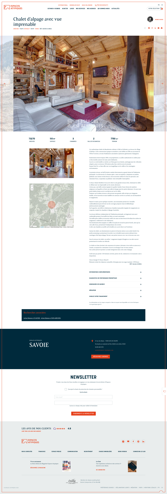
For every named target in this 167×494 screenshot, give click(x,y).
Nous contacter (27, 451)
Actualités (115, 8)
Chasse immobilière (105, 451)
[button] (51, 205)
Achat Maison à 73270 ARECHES (51, 318)
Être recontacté (102, 5)
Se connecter (100, 470)
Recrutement (88, 451)
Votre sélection (155, 8)
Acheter (65, 8)
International (63, 5)
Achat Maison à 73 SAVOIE (32, 318)
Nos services (80, 8)
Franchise (41, 451)
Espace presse (56, 451)
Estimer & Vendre (54, 8)
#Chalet (27, 29)
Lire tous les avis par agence (31, 431)
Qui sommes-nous (104, 8)
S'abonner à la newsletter (83, 413)
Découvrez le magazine (38, 468)
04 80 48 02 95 (99, 347)
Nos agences (91, 8)
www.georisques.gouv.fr (95, 304)
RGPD (140, 487)
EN (162, 5)
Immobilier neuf (75, 5)
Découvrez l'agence (100, 356)
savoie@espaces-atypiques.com (104, 350)
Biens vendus (122, 451)
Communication (73, 451)
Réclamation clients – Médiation (126, 487)
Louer (72, 8)
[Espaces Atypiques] (13, 9)
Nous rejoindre (87, 5)
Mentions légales (150, 487)
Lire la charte (83, 392)
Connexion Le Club (139, 451)
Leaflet (42, 227)
